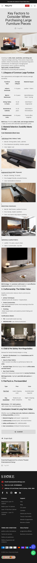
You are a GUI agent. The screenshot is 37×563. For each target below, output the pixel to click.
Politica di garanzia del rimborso (7, 541)
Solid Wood (5, 138)
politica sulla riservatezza (8, 531)
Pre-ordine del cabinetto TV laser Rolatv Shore (19, 1)
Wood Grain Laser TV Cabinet (7, 502)
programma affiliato (26, 531)
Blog (21, 504)
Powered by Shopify (13, 552)
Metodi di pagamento (26, 519)
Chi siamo (23, 507)
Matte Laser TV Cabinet (8, 506)
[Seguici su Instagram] (11, 493)
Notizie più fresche (25, 513)
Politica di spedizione (7, 537)
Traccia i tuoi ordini (25, 516)
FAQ (21, 501)
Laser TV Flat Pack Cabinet (8, 509)
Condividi (20, 432)
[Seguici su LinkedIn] (20, 493)
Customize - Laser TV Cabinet (7, 513)
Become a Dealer (25, 522)
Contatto (22, 510)
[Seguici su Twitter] (7, 493)
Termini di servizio (6, 534)
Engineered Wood (6, 172)
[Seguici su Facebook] (2, 493)
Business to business (26, 534)
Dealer (27, 5)
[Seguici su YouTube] (16, 493)
